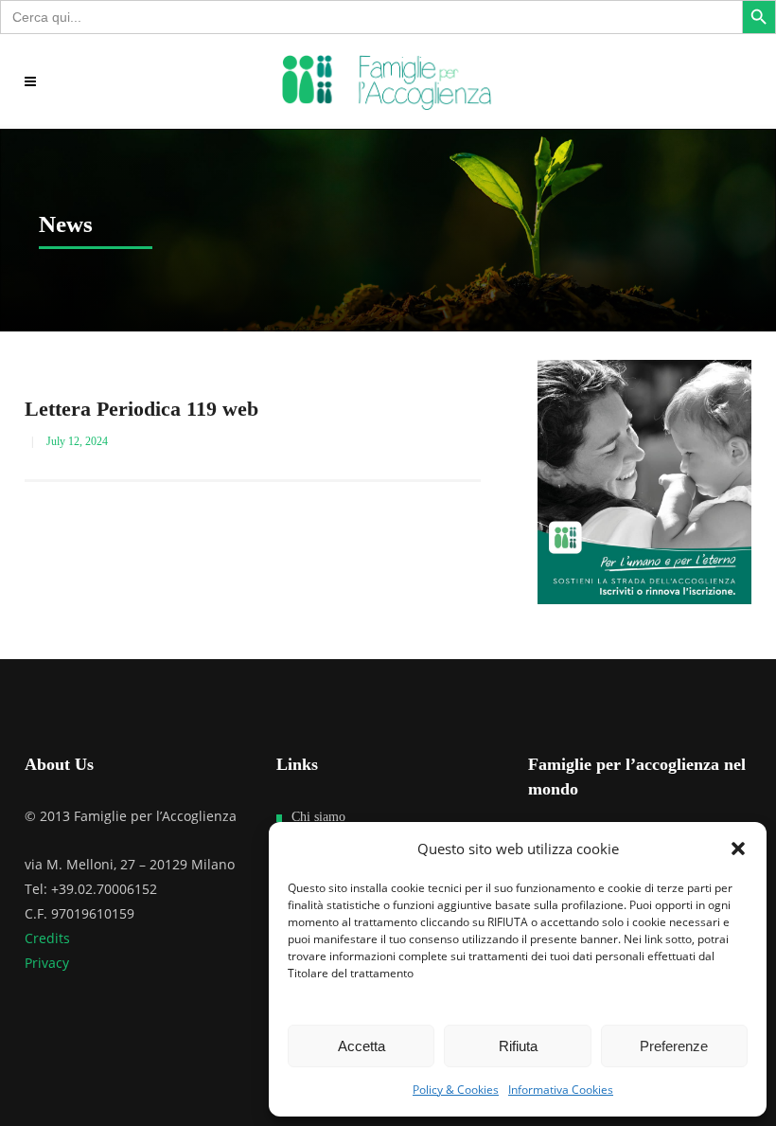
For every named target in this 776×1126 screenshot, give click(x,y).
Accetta (361, 1046)
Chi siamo (318, 817)
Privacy (47, 963)
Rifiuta (518, 1046)
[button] (738, 848)
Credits (47, 938)
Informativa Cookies (560, 1089)
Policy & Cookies (456, 1089)
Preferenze (674, 1046)
